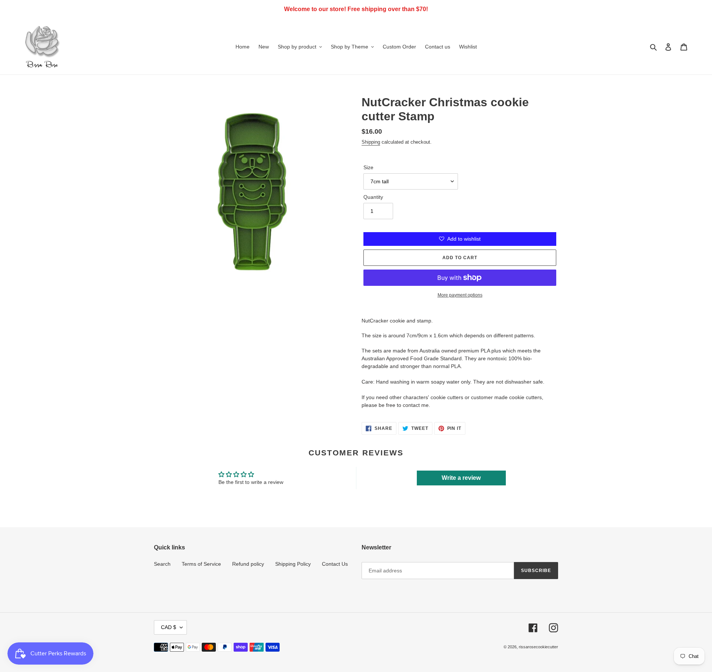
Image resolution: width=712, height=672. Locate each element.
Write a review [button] (461, 478)
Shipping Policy (293, 564)
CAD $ (168, 627)
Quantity (373, 197)
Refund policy (248, 564)
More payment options (460, 295)
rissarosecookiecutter (538, 647)
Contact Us (335, 564)
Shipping (371, 142)
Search (162, 564)
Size (368, 167)
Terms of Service (201, 564)
